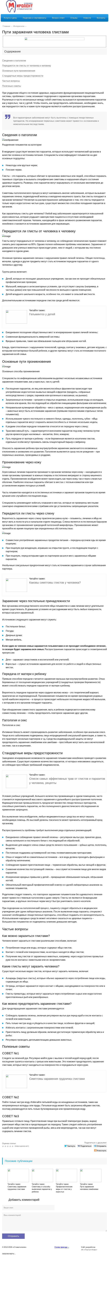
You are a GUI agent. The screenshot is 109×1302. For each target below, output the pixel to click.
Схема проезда (60, 1247)
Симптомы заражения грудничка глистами (57, 1078)
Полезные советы (11, 86)
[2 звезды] (6, 1146)
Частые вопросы (11, 81)
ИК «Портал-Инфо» (89, 1250)
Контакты (101, 18)
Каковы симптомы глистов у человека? (55, 582)
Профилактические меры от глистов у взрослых (64, 1189)
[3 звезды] (8, 1146)
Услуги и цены (10, 18)
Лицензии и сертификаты (34, 18)
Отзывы (73, 18)
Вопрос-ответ (58, 18)
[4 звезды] (10, 1146)
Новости (87, 18)
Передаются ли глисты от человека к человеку (26, 65)
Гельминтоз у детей (42, 314)
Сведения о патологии (14, 60)
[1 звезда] (3, 1146)
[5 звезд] (13, 1146)
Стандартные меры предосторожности (22, 76)
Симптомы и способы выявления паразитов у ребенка (42, 1189)
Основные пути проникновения (18, 71)
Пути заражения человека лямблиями (89, 1188)
